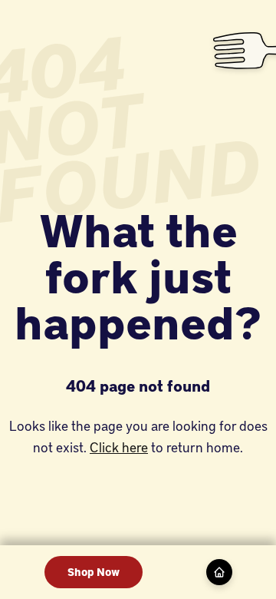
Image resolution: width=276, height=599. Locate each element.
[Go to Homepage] (219, 572)
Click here (119, 446)
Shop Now (93, 571)
